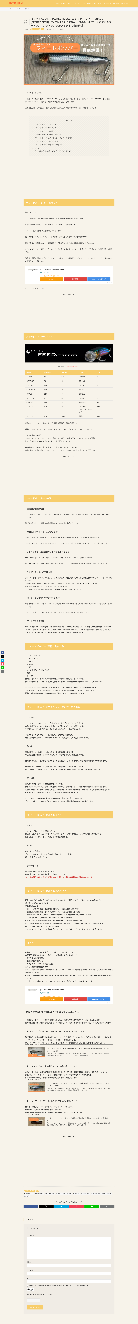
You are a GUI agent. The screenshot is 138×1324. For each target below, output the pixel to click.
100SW (28, 1193)
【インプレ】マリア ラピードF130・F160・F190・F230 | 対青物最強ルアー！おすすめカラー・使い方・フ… (78, 1050)
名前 (29, 1262)
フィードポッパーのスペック (45, 128)
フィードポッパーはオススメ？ (46, 124)
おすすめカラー (67, 1193)
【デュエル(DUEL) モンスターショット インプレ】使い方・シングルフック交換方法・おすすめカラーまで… (78, 1084)
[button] (31, 1206)
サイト (29, 1278)
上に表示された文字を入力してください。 (40, 1294)
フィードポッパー (106, 1193)
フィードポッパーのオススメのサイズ (49, 145)
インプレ (58, 1193)
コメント (30, 1235)
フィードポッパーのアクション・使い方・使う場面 (53, 138)
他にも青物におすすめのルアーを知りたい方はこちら (56, 151)
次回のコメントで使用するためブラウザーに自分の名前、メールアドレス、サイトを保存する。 (59, 1285)
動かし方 (26, 1196)
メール (30, 1270)
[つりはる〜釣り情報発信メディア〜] (16, 4)
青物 (43, 29)
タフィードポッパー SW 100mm (52, 269)
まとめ (37, 148)
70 (32, 1193)
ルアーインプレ (36, 29)
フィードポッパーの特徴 (44, 131)
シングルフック (85, 1193)
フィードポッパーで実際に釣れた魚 (48, 134)
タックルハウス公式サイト (72, 366)
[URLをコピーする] (107, 1206)
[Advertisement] (69, 177)
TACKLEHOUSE (49, 1193)
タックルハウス (95, 1193)
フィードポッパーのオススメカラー (48, 141)
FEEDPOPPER (39, 1193)
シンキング (76, 1193)
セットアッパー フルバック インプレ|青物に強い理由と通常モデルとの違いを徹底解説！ (77, 1119)
